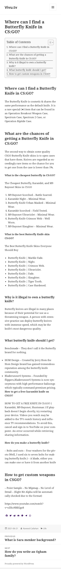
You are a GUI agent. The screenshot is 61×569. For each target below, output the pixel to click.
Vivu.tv (11, 7)
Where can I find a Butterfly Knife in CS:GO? (29, 48)
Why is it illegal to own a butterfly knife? (27, 64)
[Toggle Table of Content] (49, 42)
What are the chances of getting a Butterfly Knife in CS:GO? (27, 56)
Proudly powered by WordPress (19, 563)
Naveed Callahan (30, 528)
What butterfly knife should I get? (27, 69)
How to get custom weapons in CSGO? (29, 73)
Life (45, 528)
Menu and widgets (53, 10)
